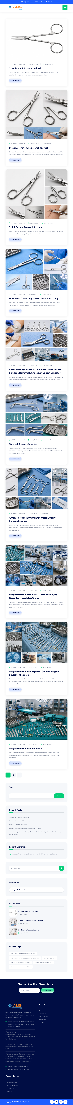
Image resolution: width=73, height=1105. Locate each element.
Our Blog (42, 1022)
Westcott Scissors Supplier (23, 444)
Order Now (10, 1088)
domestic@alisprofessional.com (18, 1066)
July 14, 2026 (33, 440)
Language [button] (26, 2)
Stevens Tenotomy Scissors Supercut (28, 147)
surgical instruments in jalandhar (20, 962)
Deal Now (10, 1091)
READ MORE (15, 81)
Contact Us (42, 1014)
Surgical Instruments (18, 890)
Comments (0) (48, 64)
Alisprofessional (12, 1083)
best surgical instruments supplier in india (23, 953)
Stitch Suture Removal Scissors (25, 227)
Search (12, 787)
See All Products (12, 1085)
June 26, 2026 (33, 744)
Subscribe (47, 990)
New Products (43, 1017)
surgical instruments (50, 958)
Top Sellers (42, 1019)
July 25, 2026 (33, 294)
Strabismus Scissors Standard (25, 68)
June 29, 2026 (33, 667)
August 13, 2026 (34, 143)
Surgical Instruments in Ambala (25, 748)
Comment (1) (46, 513)
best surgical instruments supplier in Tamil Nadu (25, 958)
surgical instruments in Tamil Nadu (21, 967)
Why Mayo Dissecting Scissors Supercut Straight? (35, 298)
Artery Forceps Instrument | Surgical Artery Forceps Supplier (38, 854)
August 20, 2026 (34, 64)
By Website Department (18, 64)
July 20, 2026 (33, 365)
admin (14, 854)
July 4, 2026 (33, 513)
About (41, 1011)
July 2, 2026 (33, 590)
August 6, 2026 (33, 223)
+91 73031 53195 (13, 1070)
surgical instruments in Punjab (43, 962)
